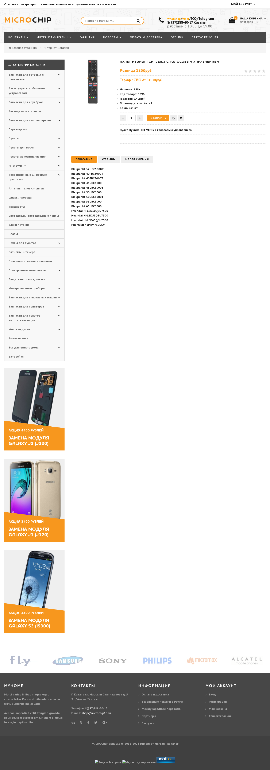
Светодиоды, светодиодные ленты (34, 216)
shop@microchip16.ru (96, 713)
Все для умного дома (24, 347)
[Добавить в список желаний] (173, 118)
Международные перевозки (161, 709)
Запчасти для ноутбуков (26, 102)
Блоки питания (19, 225)
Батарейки (16, 356)
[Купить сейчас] (181, 118)
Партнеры (149, 716)
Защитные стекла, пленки (27, 279)
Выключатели (18, 338)
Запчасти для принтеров (26, 306)
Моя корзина (218, 709)
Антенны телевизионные (27, 188)
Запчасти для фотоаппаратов (30, 120)
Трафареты (17, 206)
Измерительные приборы (27, 288)
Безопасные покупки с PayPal (162, 701)
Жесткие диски (19, 329)
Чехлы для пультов (22, 243)
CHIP (28, 20)
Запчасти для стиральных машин (33, 297)
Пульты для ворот (22, 147)
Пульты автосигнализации (27, 156)
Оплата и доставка (155, 694)
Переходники (18, 129)
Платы (13, 234)
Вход (212, 694)
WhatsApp (174, 18)
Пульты (14, 138)
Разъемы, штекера (22, 252)
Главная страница (24, 48)
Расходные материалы (25, 111)
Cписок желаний (220, 716)
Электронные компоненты (27, 270)
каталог (172, 744)
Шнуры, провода (20, 197)
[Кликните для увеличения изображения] (93, 82)
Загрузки (148, 723)
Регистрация (218, 701)
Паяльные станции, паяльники (30, 261)
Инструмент (17, 165)
